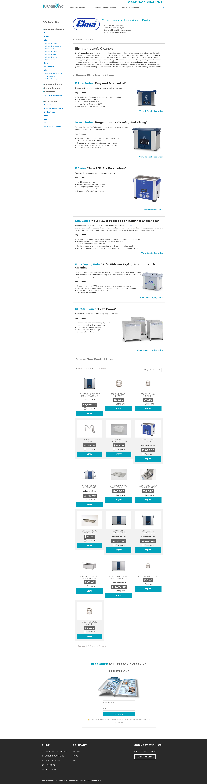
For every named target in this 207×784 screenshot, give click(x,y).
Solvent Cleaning (51, 79)
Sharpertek (49, 67)
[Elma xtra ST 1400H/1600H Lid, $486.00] (119, 475)
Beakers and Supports (53, 108)
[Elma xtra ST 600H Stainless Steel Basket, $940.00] (148, 475)
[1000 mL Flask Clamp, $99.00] (119, 383)
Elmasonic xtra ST (51, 57)
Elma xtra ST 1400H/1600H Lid (118, 486)
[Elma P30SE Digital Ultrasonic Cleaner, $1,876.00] (148, 429)
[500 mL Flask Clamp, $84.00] (89, 611)
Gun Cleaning (50, 76)
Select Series (84, 122)
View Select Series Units (151, 157)
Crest (46, 37)
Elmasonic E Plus (51, 43)
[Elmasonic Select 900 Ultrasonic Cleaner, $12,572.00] (119, 566)
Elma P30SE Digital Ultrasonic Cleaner (148, 441)
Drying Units (49, 112)
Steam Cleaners (109, 8)
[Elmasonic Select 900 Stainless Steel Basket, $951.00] (90, 566)
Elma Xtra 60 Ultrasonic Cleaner (89, 486)
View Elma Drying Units (151, 297)
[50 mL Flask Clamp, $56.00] (148, 566)
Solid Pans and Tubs (52, 127)
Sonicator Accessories (53, 95)
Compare (91, 408)
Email (160, 2)
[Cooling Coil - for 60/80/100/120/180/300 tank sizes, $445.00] (89, 429)
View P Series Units (153, 209)
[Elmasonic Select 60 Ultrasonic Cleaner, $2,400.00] (148, 520)
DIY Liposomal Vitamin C (53, 73)
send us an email (145, 757)
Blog (75, 760)
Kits (46, 70)
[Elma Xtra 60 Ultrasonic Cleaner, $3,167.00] (90, 475)
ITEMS (161, 8)
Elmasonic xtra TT (51, 60)
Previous (81, 369)
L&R (46, 63)
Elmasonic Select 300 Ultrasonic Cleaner (118, 532)
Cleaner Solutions (94, 8)
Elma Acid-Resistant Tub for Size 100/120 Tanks (118, 441)
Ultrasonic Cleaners (77, 8)
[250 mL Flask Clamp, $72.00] (148, 383)
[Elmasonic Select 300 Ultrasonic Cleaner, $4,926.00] (119, 520)
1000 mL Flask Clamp (118, 395)
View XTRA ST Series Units (150, 350)
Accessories (134, 8)
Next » (103, 368)
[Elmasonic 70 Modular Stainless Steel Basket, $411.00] (89, 520)
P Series (80, 168)
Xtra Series (82, 220)
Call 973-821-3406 (145, 751)
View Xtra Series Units (152, 253)
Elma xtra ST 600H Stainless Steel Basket (148, 486)
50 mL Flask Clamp (148, 576)
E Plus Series (84, 83)
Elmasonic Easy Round (53, 46)
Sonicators (122, 8)
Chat (150, 2)
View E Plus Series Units (151, 111)
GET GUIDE (119, 714)
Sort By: (145, 370)
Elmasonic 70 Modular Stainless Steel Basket (89, 532)
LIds (46, 116)
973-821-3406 (136, 2)
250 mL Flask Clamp (148, 395)
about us (78, 751)
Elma (46, 40)
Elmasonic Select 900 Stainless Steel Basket (89, 577)
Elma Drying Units (87, 264)
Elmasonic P (49, 49)
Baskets (47, 105)
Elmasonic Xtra (50, 54)
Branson (47, 33)
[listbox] (155, 370)
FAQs (75, 756)
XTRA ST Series (85, 309)
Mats (46, 119)
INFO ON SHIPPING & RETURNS (90, 781)
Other (46, 123)
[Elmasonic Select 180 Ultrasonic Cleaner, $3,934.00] (90, 383)
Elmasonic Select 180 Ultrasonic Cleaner (89, 395)
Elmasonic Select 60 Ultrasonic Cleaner (148, 532)
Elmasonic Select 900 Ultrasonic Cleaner (119, 577)
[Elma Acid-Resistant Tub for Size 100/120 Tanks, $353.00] (119, 429)
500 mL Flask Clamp (89, 623)
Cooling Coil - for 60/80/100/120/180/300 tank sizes (90, 441)
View (89, 413)
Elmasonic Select (51, 51)
